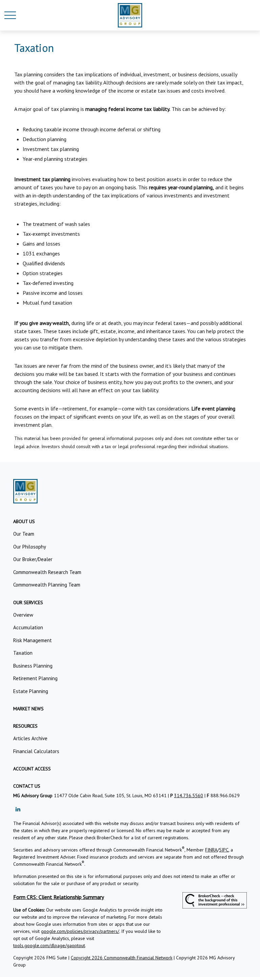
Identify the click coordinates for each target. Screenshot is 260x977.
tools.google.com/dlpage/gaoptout (49, 945)
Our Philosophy (29, 546)
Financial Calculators (36, 751)
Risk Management (32, 640)
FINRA (211, 850)
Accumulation (28, 627)
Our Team (23, 534)
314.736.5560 (188, 795)
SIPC (224, 850)
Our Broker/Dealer (32, 559)
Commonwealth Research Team (47, 572)
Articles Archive (30, 738)
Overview (23, 615)
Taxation (22, 653)
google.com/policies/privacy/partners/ (80, 931)
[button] (24, 521)
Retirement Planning (35, 678)
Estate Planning (30, 691)
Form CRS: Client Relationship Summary (58, 897)
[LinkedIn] (17, 808)
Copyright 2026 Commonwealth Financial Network (121, 958)
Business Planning (32, 666)
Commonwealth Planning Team (46, 584)
